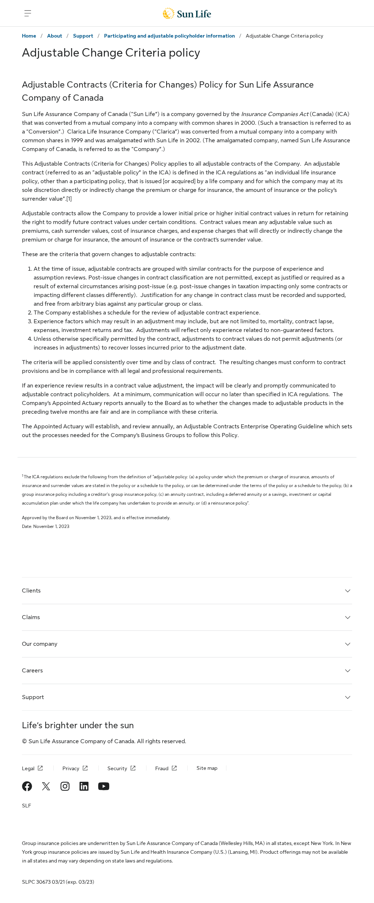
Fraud (161, 768)
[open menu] (28, 13)
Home (29, 36)
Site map (206, 768)
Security (117, 768)
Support (83, 36)
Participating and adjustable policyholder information (169, 36)
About (54, 36)
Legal (28, 768)
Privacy (70, 768)
